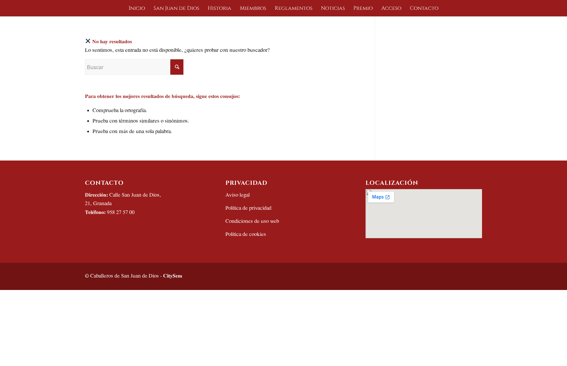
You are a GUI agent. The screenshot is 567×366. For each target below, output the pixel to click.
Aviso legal (237, 195)
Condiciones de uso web (252, 221)
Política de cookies (245, 234)
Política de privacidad (248, 208)
